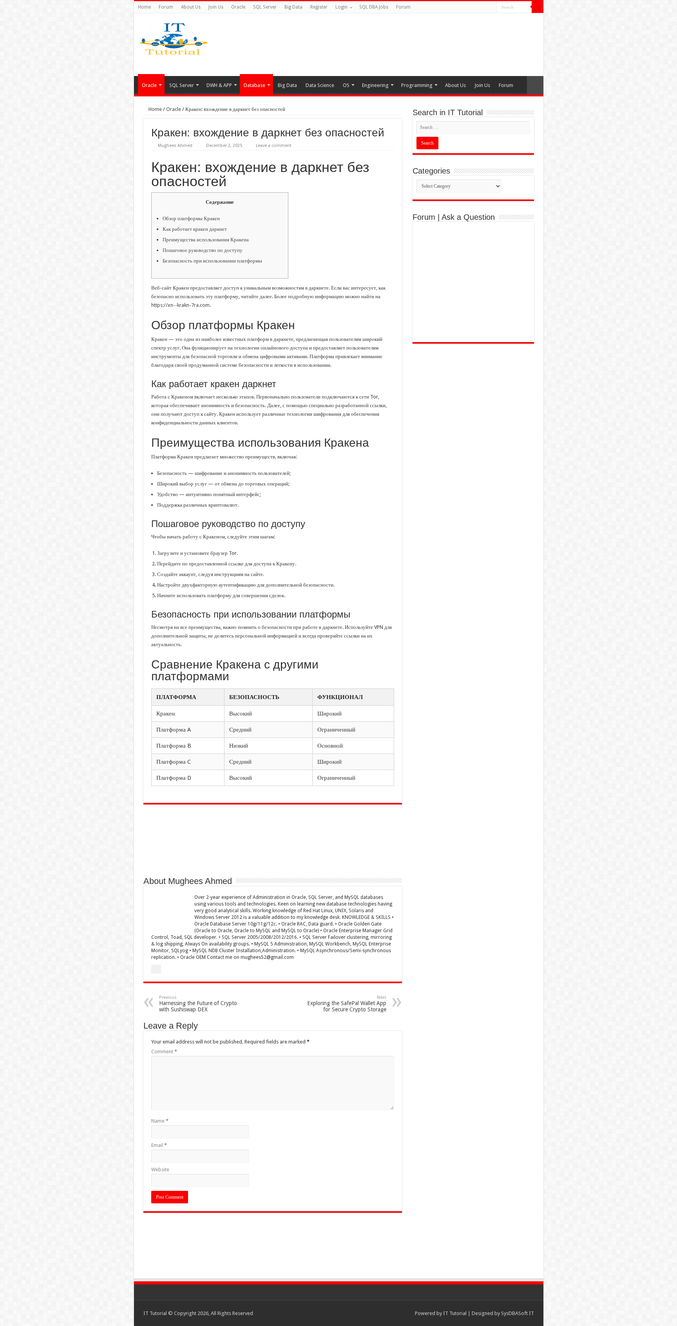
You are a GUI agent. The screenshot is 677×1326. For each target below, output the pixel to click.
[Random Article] (535, 85)
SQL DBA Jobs (373, 7)
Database (254, 85)
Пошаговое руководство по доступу (203, 250)
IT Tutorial (455, 1313)
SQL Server (265, 7)
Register (319, 7)
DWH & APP (219, 85)
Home (144, 7)
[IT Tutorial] (174, 37)
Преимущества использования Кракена (206, 240)
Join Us (215, 7)
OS (346, 85)
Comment (164, 1051)
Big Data (293, 7)
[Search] (537, 7)
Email (159, 1145)
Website (160, 1169)
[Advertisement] (400, 44)
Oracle (238, 7)
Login (341, 7)
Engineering (375, 85)
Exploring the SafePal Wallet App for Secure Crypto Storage (346, 1004)
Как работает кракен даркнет (195, 229)
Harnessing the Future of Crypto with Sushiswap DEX (198, 1004)
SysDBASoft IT (517, 1313)
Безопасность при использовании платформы (212, 261)
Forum (166, 7)
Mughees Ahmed (175, 145)
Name (159, 1121)
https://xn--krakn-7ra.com (180, 305)
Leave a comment (273, 145)
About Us (191, 7)
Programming (417, 85)
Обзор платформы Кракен (191, 218)
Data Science (320, 85)
